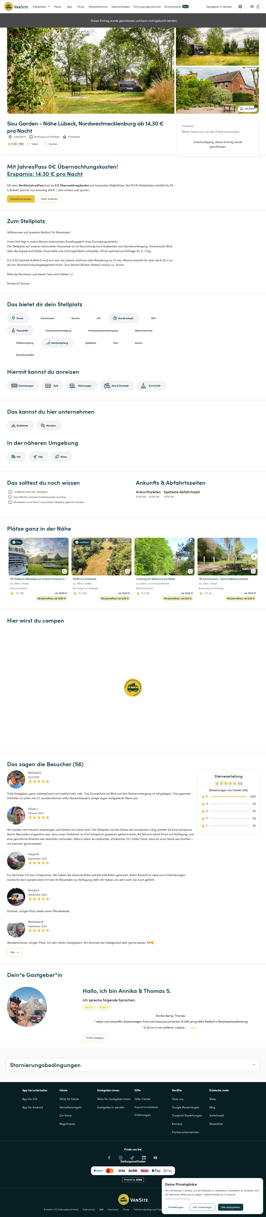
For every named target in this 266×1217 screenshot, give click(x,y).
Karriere (177, 1124)
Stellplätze (39, 6)
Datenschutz (89, 1209)
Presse (126, 1209)
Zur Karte (65, 1115)
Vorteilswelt (216, 1115)
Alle (12, 952)
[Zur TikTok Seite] (132, 1157)
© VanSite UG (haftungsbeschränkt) (61, 1209)
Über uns (177, 1099)
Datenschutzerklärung (177, 1198)
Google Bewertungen (185, 1107)
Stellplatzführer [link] (97, 6)
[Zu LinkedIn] (143, 1157)
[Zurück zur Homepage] (16, 6)
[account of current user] (255, 6)
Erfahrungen (142, 1115)
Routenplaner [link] (176, 6)
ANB (101, 1209)
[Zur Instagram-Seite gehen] (120, 1157)
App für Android (32, 1107)
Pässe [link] (58, 6)
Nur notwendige (202, 1207)
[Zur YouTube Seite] (155, 1157)
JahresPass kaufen (20, 199)
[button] (240, 6)
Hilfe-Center (142, 1099)
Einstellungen (175, 1207)
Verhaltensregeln (70, 1107)
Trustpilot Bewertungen (187, 1115)
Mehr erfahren (49, 199)
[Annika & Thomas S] (27, 1007)
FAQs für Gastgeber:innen (113, 1099)
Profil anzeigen (95, 1037)
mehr (193, 1027)
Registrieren (67, 1124)
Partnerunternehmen (185, 1132)
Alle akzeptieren (230, 1207)
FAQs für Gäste (69, 1099)
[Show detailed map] (133, 688)
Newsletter (216, 1124)
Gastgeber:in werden (110, 1107)
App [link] (69, 6)
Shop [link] (81, 6)
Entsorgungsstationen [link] (147, 6)
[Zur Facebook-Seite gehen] (109, 1157)
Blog (212, 1107)
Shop (212, 1099)
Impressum (113, 1209)
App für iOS (29, 1099)
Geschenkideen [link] (120, 6)
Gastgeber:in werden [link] (219, 6)
